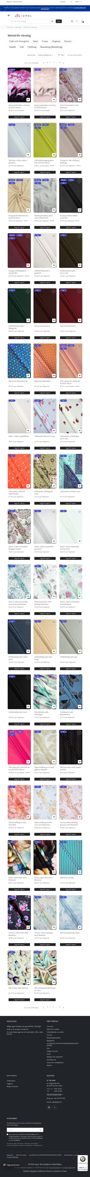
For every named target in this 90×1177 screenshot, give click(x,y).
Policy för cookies (53, 1029)
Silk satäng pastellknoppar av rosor (45, 989)
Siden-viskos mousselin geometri (44, 547)
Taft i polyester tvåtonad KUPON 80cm (70, 382)
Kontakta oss (51, 1060)
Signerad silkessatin (42, 381)
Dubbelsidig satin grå (68, 657)
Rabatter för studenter (55, 1057)
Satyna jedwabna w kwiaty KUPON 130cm (19, 106)
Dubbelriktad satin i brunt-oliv (68, 272)
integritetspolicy (55, 1167)
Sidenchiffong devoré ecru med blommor (43, 823)
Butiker (49, 1065)
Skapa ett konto (12, 1086)
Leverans (50, 1026)
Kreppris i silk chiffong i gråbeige (70, 161)
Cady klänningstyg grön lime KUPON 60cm (44, 161)
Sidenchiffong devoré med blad (17, 823)
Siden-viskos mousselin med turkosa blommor (18, 603)
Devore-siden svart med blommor (18, 934)
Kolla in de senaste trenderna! (17, 1029)
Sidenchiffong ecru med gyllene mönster (44, 768)
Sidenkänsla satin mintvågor (41, 713)
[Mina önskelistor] (77, 21)
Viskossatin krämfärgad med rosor (69, 437)
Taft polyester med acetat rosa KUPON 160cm (19, 768)
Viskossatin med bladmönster (66, 713)
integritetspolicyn (14, 1136)
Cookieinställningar (12, 1157)
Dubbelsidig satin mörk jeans (18, 658)
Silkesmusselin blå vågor (70, 933)
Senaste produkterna (44, 55)
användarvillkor (67, 1167)
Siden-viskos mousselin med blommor (69, 603)
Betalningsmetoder (53, 1038)
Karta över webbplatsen (55, 1063)
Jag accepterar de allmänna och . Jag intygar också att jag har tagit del (26, 1137)
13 (59, 62)
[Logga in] (72, 21)
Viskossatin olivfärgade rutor (43, 492)
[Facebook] (54, 1107)
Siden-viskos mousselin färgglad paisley (18, 547)
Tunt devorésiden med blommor (69, 106)
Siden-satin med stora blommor (18, 878)
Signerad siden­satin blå (18, 381)
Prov (48, 1048)
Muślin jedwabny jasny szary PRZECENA (43, 216)
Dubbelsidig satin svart (18, 712)
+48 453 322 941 (59, 1098)
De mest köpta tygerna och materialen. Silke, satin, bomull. (25, 1033)
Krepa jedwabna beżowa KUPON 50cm (18, 216)
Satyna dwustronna (42, 326)
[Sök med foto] (52, 21)
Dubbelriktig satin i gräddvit (42, 272)
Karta (49, 1054)
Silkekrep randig (67, 877)
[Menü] (86, 1156)
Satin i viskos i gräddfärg (19, 436)
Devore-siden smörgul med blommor (43, 934)
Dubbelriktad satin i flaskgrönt (17, 327)
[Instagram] (49, 1107)
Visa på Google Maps (54, 1094)
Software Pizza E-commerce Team (53, 1171)
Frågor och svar (52, 1051)
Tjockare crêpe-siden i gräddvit (18, 161)
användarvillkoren (30, 1134)
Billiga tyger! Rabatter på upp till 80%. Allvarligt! (24, 1026)
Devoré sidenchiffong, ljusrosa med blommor (69, 823)
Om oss (49, 1035)
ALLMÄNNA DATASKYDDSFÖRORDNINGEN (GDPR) (63, 1044)
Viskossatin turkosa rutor (70, 491)
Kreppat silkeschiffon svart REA (68, 216)
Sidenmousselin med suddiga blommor (42, 603)
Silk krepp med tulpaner (18, 988)
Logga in (10, 1084)
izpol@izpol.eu (57, 1102)
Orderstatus (11, 1081)
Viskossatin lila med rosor (44, 436)
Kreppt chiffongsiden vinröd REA (17, 272)
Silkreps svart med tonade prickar (70, 768)
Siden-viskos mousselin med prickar (69, 547)
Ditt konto (12, 1076)
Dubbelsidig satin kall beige (43, 658)
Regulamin (50, 1041)
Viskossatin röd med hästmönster (17, 492)
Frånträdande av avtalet (55, 1032)
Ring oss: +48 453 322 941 (14, 2)
